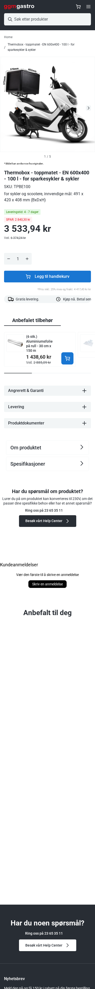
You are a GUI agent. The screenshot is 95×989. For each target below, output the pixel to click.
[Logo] (19, 6)
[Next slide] (88, 108)
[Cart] (78, 6)
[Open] (88, 6)
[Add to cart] (67, 358)
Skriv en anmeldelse (47, 584)
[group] (32, 320)
